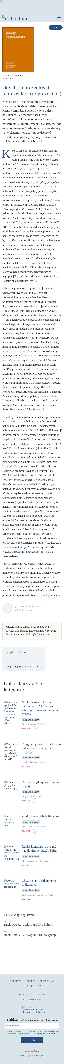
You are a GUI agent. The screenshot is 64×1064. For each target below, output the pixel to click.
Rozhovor (27, 767)
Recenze (26, 729)
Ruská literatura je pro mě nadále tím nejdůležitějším (39, 848)
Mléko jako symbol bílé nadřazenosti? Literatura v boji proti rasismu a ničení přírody (40, 708)
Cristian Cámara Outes (32, 895)
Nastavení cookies (32, 1000)
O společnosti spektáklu (25, 551)
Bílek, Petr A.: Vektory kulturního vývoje (30, 935)
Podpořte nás (46, 981)
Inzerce (25, 986)
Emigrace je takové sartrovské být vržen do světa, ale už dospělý (42, 748)
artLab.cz (35, 1051)
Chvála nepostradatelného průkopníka (39, 882)
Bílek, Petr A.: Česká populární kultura (28, 924)
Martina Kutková (30, 861)
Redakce (30, 981)
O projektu (16, 981)
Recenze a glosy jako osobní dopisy (41, 784)
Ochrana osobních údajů (32, 995)
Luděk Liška (27, 762)
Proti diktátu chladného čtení (41, 816)
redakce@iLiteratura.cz (38, 634)
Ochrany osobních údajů (45, 1034)
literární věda (31, 720)
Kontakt (38, 986)
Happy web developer (34, 1056)
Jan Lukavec (27, 724)
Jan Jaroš (26, 796)
